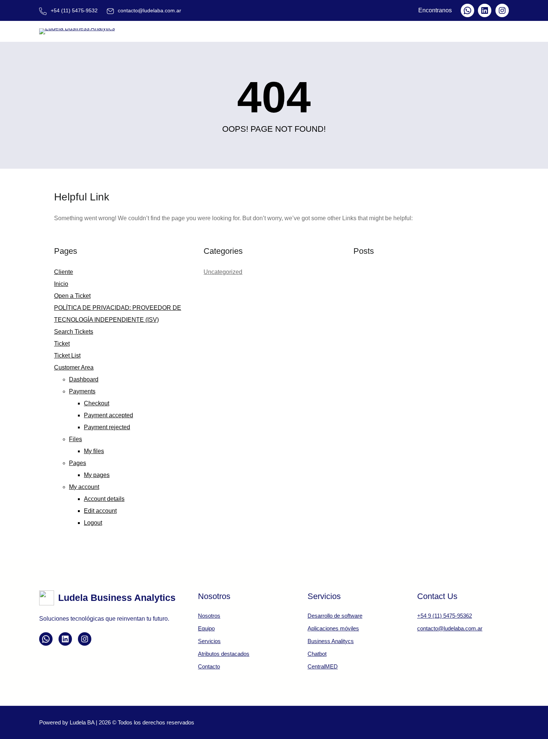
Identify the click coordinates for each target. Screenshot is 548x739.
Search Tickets (73, 331)
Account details (104, 499)
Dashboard (83, 379)
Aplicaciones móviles (333, 628)
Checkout (96, 403)
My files (94, 451)
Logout (93, 523)
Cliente (63, 272)
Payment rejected (107, 427)
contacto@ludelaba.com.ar (449, 628)
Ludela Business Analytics (117, 597)
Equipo (206, 628)
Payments (82, 391)
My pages (97, 475)
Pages (77, 463)
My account (84, 487)
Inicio (61, 284)
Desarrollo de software (335, 615)
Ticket (62, 343)
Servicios (209, 641)
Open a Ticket (72, 296)
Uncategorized (223, 272)
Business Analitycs (331, 641)
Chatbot (317, 654)
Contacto (209, 666)
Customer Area (74, 367)
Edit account (100, 511)
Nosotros (209, 615)
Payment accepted (108, 415)
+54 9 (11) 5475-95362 (444, 615)
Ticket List (67, 355)
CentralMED (323, 666)
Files (75, 439)
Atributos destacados (223, 654)
